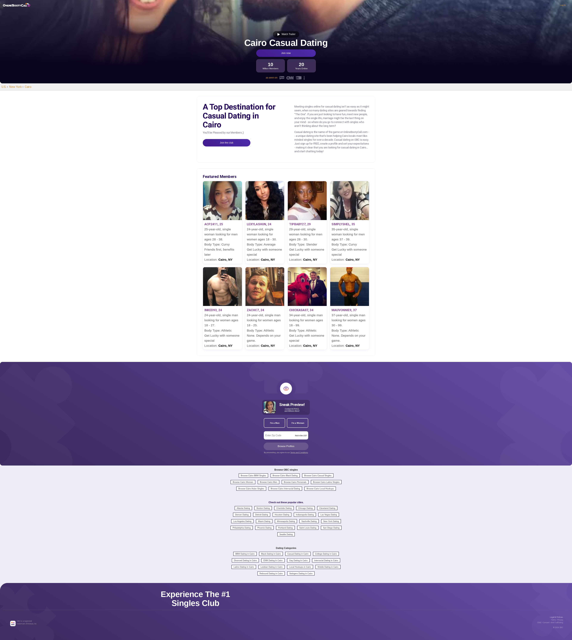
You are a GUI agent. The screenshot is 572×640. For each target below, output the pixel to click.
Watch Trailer (287, 34)
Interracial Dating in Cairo (326, 560)
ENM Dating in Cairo (273, 560)
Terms (553, 620)
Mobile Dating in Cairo (328, 567)
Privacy (560, 620)
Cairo (28, 87)
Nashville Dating (309, 521)
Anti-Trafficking (557, 623)
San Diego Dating (331, 528)
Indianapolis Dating (305, 514)
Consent (546, 623)
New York (15, 87)
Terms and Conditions (299, 453)
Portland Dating (285, 528)
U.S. (3, 87)
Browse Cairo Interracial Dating (285, 488)
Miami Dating (264, 521)
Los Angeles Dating (242, 521)
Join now (286, 53)
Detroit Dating (261, 514)
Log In (563, 5)
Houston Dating (282, 514)
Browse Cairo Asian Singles (251, 488)
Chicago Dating (305, 508)
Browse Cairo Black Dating (285, 475)
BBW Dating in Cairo (245, 554)
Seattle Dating (286, 534)
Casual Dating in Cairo (297, 554)
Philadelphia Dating (242, 528)
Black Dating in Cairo (271, 554)
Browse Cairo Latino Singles (326, 482)
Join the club (226, 142)
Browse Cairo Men (268, 482)
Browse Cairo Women (243, 482)
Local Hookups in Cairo (300, 567)
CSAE (539, 623)
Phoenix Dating (264, 528)
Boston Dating (263, 508)
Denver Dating (242, 514)
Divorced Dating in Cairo (245, 560)
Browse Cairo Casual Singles (317, 475)
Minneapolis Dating (286, 521)
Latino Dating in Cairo (244, 567)
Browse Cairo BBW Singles (253, 475)
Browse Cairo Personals (295, 482)
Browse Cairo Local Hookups (320, 488)
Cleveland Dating (327, 508)
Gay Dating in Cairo (298, 560)
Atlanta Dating (243, 508)
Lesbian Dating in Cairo (272, 567)
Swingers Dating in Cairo (301, 573)
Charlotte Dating (284, 508)
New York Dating (331, 521)
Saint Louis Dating (307, 528)
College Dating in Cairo (326, 554)
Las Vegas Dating (328, 514)
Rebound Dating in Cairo (271, 573)
